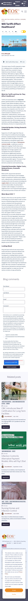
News (3, 19)
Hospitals (17, 19)
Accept (14, 590)
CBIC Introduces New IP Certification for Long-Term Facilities (14, 411)
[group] (14, 62)
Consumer (23, 19)
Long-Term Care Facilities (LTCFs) (13, 402)
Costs (3, 21)
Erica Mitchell (6, 54)
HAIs (3, 501)
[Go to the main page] (10, 11)
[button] (3, 61)
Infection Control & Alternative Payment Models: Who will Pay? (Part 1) (14, 460)
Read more (6, 427)
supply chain (5, 183)
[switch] (23, 31)
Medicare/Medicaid (6, 451)
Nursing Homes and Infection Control (10, 509)
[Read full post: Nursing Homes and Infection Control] (14, 491)
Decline (14, 594)
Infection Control (9, 19)
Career (7, 403)
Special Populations (7, 503)
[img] (21, 62)
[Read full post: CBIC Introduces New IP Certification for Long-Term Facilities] (14, 391)
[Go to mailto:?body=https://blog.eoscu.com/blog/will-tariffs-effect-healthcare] (16, 31)
